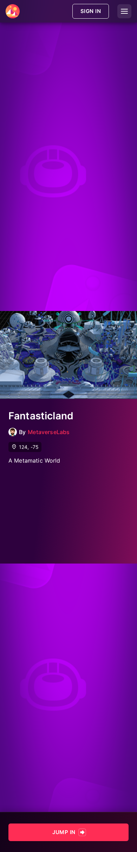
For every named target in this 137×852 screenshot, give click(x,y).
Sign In (90, 11)
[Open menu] (124, 11)
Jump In (63, 832)
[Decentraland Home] (13, 11)
